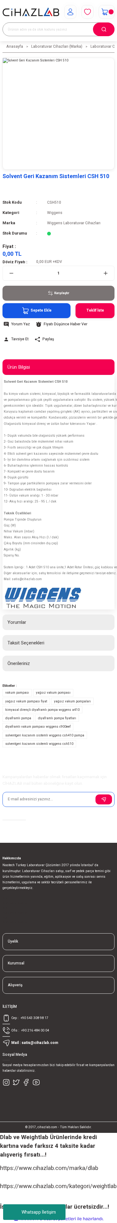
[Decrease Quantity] (11, 273)
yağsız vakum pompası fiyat (26, 701)
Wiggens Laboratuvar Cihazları (73, 223)
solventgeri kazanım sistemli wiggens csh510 (39, 743)
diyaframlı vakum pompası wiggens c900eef (38, 726)
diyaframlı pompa (18, 718)
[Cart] (107, 12)
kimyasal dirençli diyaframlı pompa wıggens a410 (42, 709)
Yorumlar (16, 622)
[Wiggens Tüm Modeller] (43, 598)
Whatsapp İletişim (39, 1212)
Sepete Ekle (41, 310)
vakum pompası (17, 692)
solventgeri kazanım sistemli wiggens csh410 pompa (44, 735)
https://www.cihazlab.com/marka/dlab (49, 1168)
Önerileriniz (18, 663)
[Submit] (103, 799)
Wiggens (54, 213)
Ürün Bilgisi (18, 367)
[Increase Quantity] (105, 273)
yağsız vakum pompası (53, 692)
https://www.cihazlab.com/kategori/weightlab (58, 1186)
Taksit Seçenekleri (25, 642)
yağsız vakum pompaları (72, 701)
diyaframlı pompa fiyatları (57, 718)
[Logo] (30, 12)
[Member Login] (70, 12)
